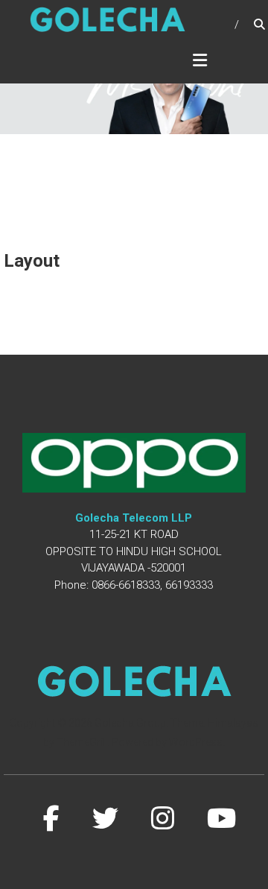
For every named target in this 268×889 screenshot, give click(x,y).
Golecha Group (130, 723)
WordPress (196, 742)
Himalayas (233, 723)
